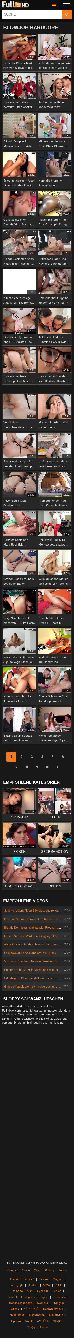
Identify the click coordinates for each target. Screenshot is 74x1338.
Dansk (14, 1279)
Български (60, 1297)
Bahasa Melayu (53, 1308)
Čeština (44, 1279)
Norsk (29, 1321)
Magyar (58, 1279)
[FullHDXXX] (15, 4)
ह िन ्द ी (31, 1308)
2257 (37, 1270)
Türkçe (56, 1290)
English (43, 1297)
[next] (57, 767)
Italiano (14, 1308)
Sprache (55, 4)
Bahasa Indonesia (21, 1302)
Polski (58, 1285)
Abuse (26, 1270)
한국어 (57, 1321)
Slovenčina (56, 1314)
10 (47, 767)
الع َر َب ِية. (16, 1285)
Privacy (49, 1270)
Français (58, 1302)
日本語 (31, 1327)
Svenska (42, 1302)
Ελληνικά (28, 1279)
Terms (63, 1270)
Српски (16, 1321)
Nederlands (17, 1314)
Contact (12, 1270)
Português (28, 1297)
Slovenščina (37, 1314)
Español (11, 1297)
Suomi (43, 1327)
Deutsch (33, 1285)
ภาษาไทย (43, 1321)
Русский (42, 1290)
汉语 (30, 1290)
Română (17, 1290)
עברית (46, 1285)
